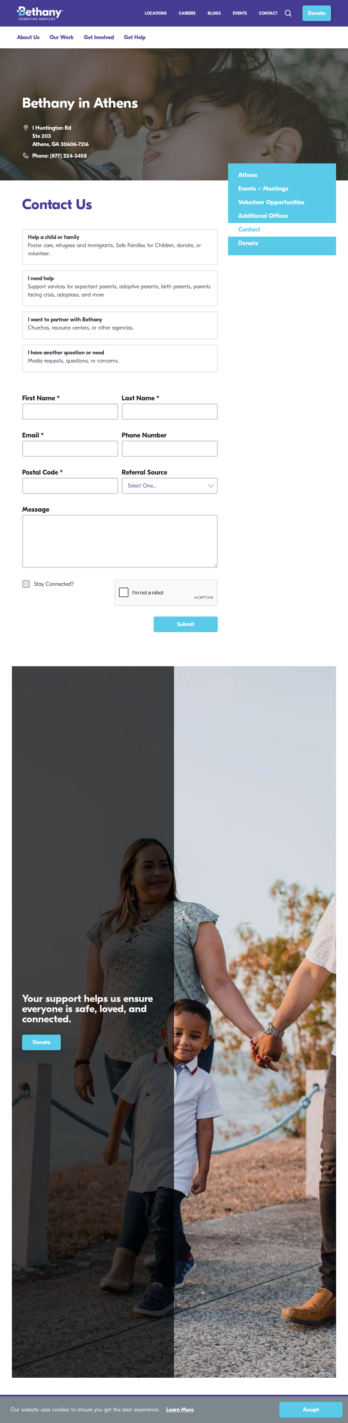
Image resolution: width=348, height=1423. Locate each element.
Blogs (214, 13)
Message (35, 509)
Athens (247, 175)
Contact (268, 13)
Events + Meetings (263, 188)
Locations (156, 13)
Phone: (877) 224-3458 (59, 156)
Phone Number (144, 435)
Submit (185, 624)
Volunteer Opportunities (271, 202)
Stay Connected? (54, 584)
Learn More (180, 1410)
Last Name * (140, 398)
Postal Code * (42, 472)
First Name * (41, 398)
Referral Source (144, 472)
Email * (33, 435)
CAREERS (187, 13)
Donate (317, 13)
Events (240, 13)
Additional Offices (263, 216)
